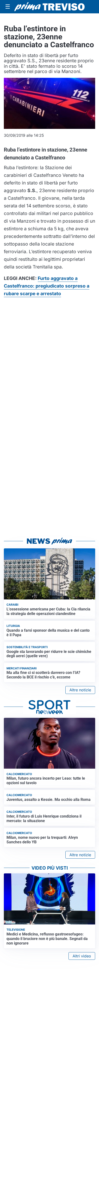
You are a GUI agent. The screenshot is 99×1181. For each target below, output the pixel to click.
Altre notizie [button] (80, 690)
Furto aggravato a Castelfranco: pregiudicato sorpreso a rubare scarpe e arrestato (46, 285)
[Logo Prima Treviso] (49, 6)
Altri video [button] (82, 956)
